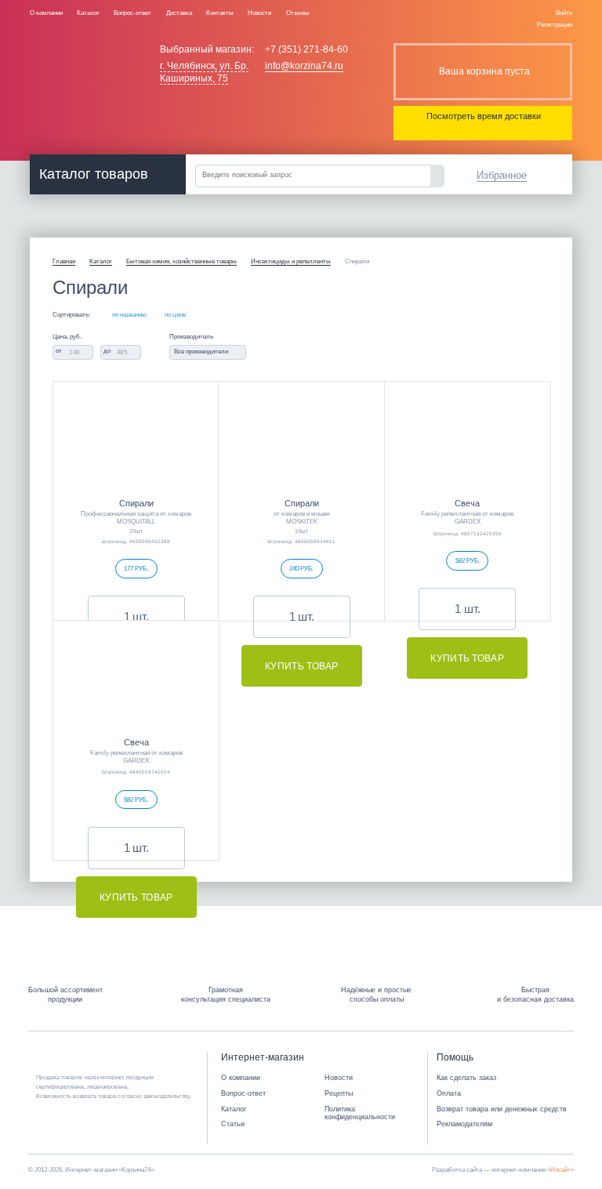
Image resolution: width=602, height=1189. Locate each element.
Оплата (449, 1093)
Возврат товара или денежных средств (502, 1109)
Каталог (88, 12)
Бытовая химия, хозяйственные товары (181, 261)
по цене (175, 315)
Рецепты (339, 1093)
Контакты (220, 12)
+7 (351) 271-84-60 (306, 49)
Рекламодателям (464, 1124)
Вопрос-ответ (132, 12)
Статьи (233, 1124)
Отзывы (298, 12)
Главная (64, 261)
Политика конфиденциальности (360, 1113)
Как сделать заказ (466, 1078)
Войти (564, 12)
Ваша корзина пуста (484, 71)
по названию (129, 315)
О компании (46, 12)
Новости (259, 12)
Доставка (179, 12)
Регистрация (554, 24)
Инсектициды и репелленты (291, 261)
